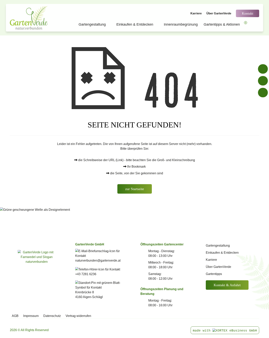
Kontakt (247, 13)
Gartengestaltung (94, 24)
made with (202, 330)
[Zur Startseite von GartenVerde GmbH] (29, 18)
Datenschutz (52, 316)
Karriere (196, 13)
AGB (15, 316)
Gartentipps (214, 274)
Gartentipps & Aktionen (222, 24)
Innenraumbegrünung (181, 24)
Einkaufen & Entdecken (137, 24)
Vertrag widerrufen (78, 316)
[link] (37, 262)
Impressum (31, 316)
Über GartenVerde (218, 13)
